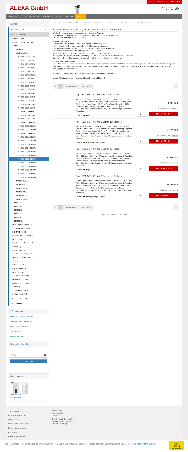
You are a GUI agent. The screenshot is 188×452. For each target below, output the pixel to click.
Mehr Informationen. (146, 443)
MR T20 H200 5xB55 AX (26, 68)
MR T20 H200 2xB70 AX (26, 82)
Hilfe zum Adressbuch (16, 437)
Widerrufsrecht (13, 419)
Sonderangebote (17, 29)
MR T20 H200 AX (22, 53)
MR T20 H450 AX (22, 199)
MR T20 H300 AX (22, 188)
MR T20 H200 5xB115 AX (27, 152)
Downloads (14, 17)
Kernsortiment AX (18, 38)
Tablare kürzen (16, 397)
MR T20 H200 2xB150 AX (27, 170)
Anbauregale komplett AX (21, 228)
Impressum (12, 432)
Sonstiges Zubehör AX (20, 276)
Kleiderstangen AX (19, 268)
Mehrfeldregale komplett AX (22, 42)
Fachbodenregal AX (18, 34)
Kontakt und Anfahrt (52, 17)
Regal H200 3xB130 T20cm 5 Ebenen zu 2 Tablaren (99, 122)
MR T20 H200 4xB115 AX (27, 148)
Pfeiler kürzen (16, 395)
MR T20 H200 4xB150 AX (27, 177)
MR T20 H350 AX (22, 192)
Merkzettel (175, 2)
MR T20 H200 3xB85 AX (26, 108)
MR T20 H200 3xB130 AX (27, 159)
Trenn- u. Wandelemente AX (22, 258)
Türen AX (15, 261)
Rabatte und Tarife (17, 336)
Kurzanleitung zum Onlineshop (21, 317)
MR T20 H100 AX (22, 49)
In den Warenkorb (163, 114)
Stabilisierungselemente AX (22, 243)
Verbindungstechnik (18, 298)
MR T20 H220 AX (22, 181)
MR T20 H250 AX (22, 184)
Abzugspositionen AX (20, 290)
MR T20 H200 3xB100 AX (27, 126)
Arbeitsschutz (16, 303)
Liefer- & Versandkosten (19, 326)
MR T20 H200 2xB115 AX (27, 141)
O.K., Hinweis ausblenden (176, 445)
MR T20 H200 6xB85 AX (26, 119)
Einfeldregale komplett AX (22, 225)
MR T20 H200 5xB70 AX (26, 93)
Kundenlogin (163, 2)
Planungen (34, 17)
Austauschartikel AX (19, 294)
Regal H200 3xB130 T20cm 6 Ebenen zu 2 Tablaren (99, 176)
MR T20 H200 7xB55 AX (26, 75)
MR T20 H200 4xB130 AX (27, 163)
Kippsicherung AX (19, 250)
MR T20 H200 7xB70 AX (26, 101)
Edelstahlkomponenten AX (22, 283)
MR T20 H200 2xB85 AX (26, 104)
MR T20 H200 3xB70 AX (26, 86)
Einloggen (29, 361)
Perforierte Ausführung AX (22, 279)
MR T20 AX (18, 46)
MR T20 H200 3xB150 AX (27, 174)
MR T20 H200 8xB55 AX (26, 79)
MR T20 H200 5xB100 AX (27, 133)
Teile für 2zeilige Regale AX (22, 254)
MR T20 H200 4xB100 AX (27, 130)
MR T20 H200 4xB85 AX (26, 111)
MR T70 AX (18, 217)
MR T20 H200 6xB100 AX (27, 137)
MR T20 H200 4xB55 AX (26, 64)
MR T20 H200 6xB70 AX (26, 97)
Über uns (69, 17)
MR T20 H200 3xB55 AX (26, 60)
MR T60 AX (18, 214)
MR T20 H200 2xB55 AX (26, 57)
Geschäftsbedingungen (17, 415)
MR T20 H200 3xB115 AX (27, 144)
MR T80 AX (18, 221)
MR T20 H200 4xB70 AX (26, 90)
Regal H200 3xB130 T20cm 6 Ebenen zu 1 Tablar (97, 149)
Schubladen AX (18, 265)
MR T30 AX (18, 203)
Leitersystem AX (18, 272)
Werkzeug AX (17, 287)
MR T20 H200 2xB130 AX (27, 155)
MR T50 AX (18, 210)
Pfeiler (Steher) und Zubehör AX (24, 236)
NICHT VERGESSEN (19, 232)
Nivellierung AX (18, 247)
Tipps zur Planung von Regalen (21, 321)
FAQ (24, 17)
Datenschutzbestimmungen (18, 424)
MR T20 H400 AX (22, 195)
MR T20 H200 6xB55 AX (26, 71)
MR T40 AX (18, 206)
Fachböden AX (17, 239)
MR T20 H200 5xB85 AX (26, 115)
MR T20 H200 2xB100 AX (27, 122)
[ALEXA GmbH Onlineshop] (35, 9)
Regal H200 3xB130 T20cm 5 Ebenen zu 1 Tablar (97, 94)
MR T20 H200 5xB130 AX (27, 166)
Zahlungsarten (15, 331)
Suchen (151, 2)
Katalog (80, 17)
